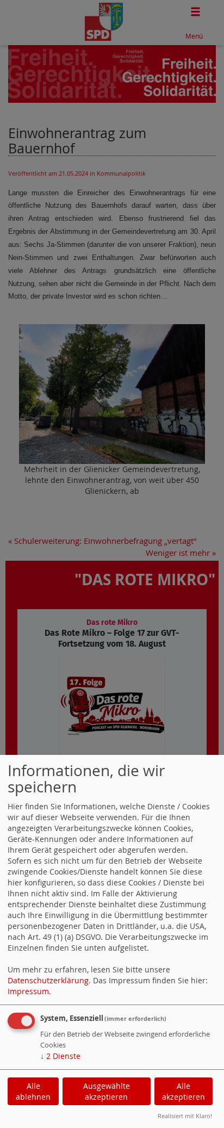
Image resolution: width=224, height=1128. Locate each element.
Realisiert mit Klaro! (185, 1116)
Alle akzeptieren (183, 1091)
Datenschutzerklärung (48, 980)
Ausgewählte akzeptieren (106, 1091)
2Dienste (60, 1056)
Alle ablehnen (33, 1091)
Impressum (28, 991)
